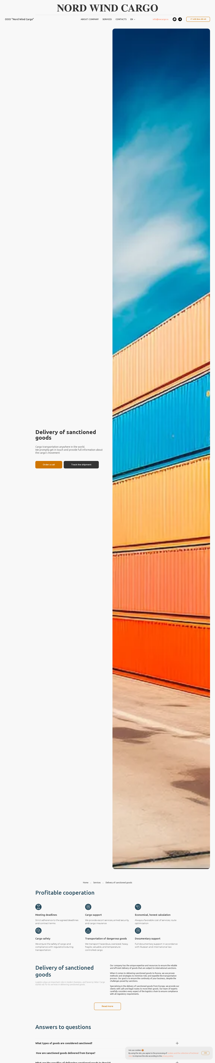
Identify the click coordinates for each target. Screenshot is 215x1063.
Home (85, 882)
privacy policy (167, 1056)
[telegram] (180, 19)
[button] (48, 464)
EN (132, 19)
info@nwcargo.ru (160, 19)
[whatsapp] (174, 19)
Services (107, 19)
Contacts (121, 19)
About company (90, 19)
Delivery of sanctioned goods (119, 882)
